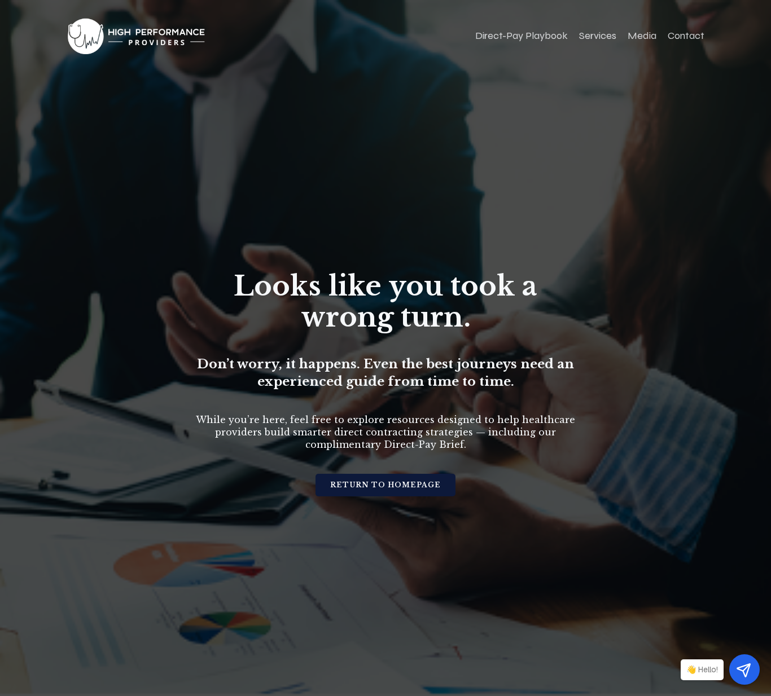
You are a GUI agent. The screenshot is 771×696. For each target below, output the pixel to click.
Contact (686, 35)
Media (642, 35)
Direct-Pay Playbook (521, 35)
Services (597, 35)
